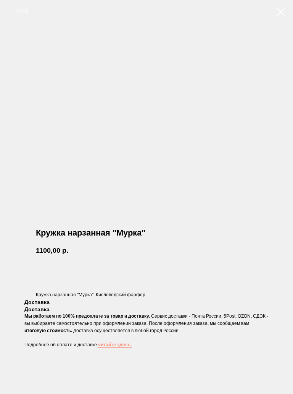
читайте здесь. (115, 344)
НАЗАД (21, 11)
